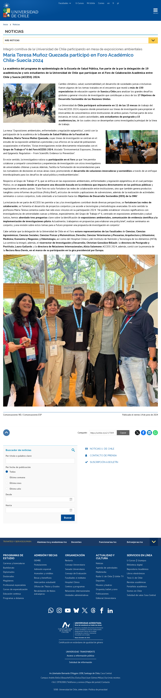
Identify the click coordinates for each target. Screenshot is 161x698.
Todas (12, 471)
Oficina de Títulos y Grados (47, 586)
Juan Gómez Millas (95, 677)
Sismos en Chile (134, 590)
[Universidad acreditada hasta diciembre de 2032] (80, 629)
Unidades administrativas (76, 595)
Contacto (106, 682)
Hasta (9, 505)
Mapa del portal (93, 682)
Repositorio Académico (137, 569)
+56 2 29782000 (58, 682)
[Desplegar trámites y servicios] (154, 542)
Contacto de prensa (103, 455)
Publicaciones (102, 593)
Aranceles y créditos (43, 573)
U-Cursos (80, 3)
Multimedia (101, 572)
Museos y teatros (104, 585)
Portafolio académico (137, 586)
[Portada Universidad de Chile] (22, 9)
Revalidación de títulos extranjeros (44, 592)
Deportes (100, 580)
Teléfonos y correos (76, 682)
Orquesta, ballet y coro (106, 589)
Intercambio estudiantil (45, 582)
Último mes (15, 483)
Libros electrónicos (136, 573)
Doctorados (8, 576)
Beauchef (66, 677)
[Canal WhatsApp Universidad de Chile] (51, 610)
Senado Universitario (75, 569)
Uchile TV (119, 576)
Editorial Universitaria (106, 598)
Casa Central (106, 673)
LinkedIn (149, 432)
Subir (6, 432)
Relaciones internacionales (77, 590)
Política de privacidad (98, 689)
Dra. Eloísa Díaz (78, 677)
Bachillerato (8, 567)
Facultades (63, 3)
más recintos (114, 677)
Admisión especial (42, 569)
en (108, 3)
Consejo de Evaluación (75, 573)
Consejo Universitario (75, 564)
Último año (15, 488)
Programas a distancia (13, 598)
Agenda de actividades (106, 567)
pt (118, 3)
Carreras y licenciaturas (14, 563)
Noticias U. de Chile (102, 448)
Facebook (143, 432)
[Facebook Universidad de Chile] (102, 610)
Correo (101, 3)
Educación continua (12, 593)
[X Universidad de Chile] (85, 610)
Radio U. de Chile (104, 576)
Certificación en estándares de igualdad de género (81, 642)
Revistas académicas (136, 582)
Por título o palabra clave (19, 455)
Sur (106, 677)
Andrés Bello (54, 677)
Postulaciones (40, 564)
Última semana (17, 477)
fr (113, 3)
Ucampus (142, 560)
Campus (44, 677)
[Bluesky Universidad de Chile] (76, 610)
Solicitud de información (80, 662)
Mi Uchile (91, 3)
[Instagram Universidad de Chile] (59, 610)
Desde (9, 494)
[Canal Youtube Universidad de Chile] (68, 610)
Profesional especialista (14, 585)
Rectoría (69, 560)
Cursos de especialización (15, 589)
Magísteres (8, 580)
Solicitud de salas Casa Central (141, 595)
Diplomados (8, 572)
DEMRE (37, 560)
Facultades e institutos (75, 577)
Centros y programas (75, 586)
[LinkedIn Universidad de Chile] (110, 610)
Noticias (16, 24)
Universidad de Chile (68, 689)
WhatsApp (155, 432)
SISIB (56, 689)
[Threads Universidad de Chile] (93, 610)
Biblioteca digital (135, 564)
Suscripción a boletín (104, 462)
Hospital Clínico (72, 582)
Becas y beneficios (43, 577)
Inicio (5, 24)
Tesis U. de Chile (134, 577)
